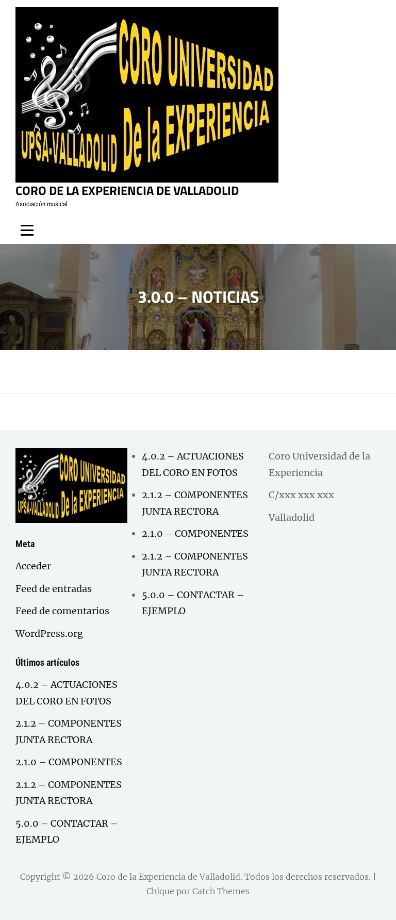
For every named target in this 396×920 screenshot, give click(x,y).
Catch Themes (221, 891)
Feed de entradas (53, 589)
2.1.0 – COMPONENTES (68, 762)
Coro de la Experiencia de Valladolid (127, 190)
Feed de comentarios (62, 611)
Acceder (33, 566)
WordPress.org (49, 633)
